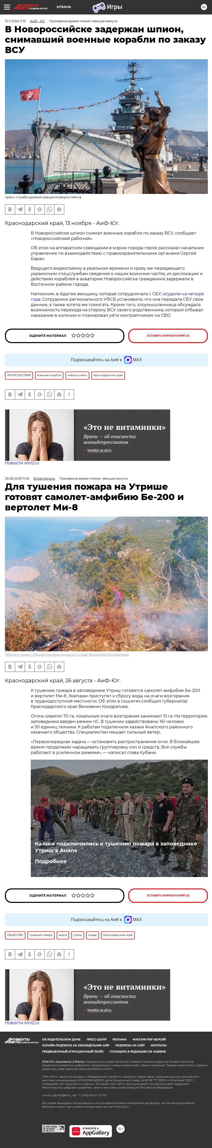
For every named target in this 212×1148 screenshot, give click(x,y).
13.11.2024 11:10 (15, 21)
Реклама (119, 1039)
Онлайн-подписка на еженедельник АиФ (75, 1045)
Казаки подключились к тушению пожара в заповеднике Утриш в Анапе (116, 847)
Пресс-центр (97, 1039)
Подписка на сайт (130, 1045)
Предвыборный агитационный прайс (73, 1051)
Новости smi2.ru (22, 462)
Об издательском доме (61, 1039)
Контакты (158, 1045)
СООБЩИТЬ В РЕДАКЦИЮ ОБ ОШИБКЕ (138, 1051)
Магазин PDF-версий (149, 1039)
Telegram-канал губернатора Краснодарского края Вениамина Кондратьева (67, 654)
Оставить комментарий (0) (168, 335)
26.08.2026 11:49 (17, 478)
